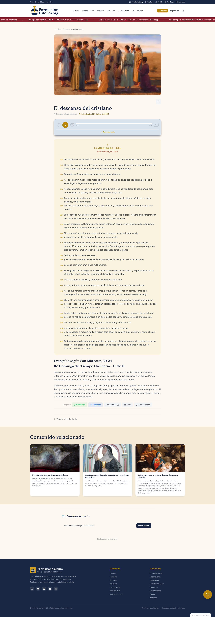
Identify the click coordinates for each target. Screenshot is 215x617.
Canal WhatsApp (137, 2)
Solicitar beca (155, 591)
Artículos (111, 11)
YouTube (150, 2)
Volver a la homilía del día (66, 419)
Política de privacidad (168, 608)
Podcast (100, 11)
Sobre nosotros (156, 573)
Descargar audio (109, 132)
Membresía (154, 580)
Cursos (76, 11)
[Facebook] (50, 589)
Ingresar (164, 11)
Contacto (154, 587)
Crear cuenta (155, 577)
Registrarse (174, 11)
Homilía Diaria (88, 11)
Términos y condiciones (150, 608)
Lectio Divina (123, 11)
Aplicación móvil (116, 594)
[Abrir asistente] (207, 594)
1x (156, 125)
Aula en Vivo (138, 11)
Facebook (170, 2)
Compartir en (111, 405)
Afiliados (153, 598)
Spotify (160, 2)
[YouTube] (38, 589)
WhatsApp (80, 405)
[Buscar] (183, 10)
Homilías (57, 29)
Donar (152, 594)
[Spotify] (44, 589)
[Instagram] (56, 589)
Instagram (181, 2)
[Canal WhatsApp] (32, 589)
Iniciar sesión (143, 525)
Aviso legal (181, 608)
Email (129, 405)
